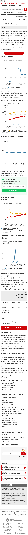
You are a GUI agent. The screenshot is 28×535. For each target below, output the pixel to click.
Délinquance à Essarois (8, 426)
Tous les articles (20, 514)
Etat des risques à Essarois (9, 422)
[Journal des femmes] (7, 524)
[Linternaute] (7, 527)
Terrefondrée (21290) (8, 385)
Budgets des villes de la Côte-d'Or (12, 394)
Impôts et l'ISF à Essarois (9, 407)
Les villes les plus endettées (14, 53)
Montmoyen (10, 12)
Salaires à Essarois (7, 402)
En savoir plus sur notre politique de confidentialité (12, 193)
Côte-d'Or (16, 3)
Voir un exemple (22, 456)
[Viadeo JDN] (20, 530)
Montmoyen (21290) (8, 383)
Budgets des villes (8, 3)
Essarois (23, 3)
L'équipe (13, 511)
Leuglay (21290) (6, 392)
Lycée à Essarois (7, 415)
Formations (6, 463)
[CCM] (20, 524)
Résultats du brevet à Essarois (11, 442)
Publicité (24, 511)
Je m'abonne (13, 190)
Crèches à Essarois (7, 418)
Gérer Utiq (14, 514)
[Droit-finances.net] (20, 527)
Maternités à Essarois (8, 420)
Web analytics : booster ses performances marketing (10, 468)
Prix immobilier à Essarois (9, 405)
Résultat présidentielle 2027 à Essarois (13, 437)
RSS (26, 514)
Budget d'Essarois (7, 328)
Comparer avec (5, 23)
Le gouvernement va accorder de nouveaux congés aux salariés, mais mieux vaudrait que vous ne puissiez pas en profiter (13, 497)
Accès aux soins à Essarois (9, 424)
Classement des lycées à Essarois (12, 413)
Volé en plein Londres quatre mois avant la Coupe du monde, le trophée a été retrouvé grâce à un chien (13, 502)
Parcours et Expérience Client (11, 473)
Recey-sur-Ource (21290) (9, 387)
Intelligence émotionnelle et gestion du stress (12, 478)
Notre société (19, 511)
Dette (3, 27)
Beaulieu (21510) (6, 389)
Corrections (6, 515)
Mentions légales (13, 515)
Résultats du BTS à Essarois (10, 444)
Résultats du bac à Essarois (10, 439)
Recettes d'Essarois (19, 328)
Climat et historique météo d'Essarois (13, 409)
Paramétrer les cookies (6, 514)
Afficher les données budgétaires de (10, 19)
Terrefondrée (18, 12)
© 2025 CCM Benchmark (14, 517)
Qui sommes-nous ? (6, 511)
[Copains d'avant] (7, 530)
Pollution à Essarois (7, 429)
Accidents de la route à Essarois (11, 411)
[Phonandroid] (20, 533)
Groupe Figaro (21, 515)
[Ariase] (7, 533)
